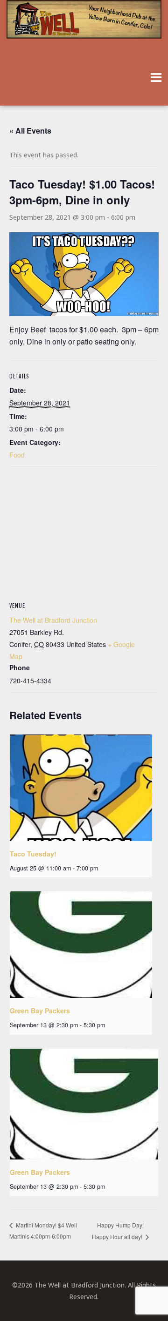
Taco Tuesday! (33, 853)
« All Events (30, 130)
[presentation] (81, 788)
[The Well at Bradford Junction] (84, 24)
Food (17, 454)
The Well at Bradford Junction (53, 620)
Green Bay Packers (40, 1010)
